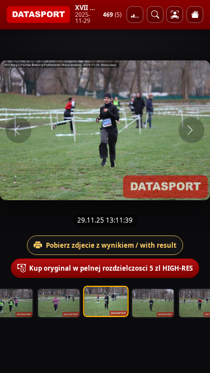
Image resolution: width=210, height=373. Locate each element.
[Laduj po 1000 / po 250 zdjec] (135, 14)
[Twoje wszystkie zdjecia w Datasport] (174, 14)
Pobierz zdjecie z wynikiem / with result (111, 245)
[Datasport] (38, 14)
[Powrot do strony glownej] (194, 14)
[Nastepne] (191, 130)
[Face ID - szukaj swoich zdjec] (155, 14)
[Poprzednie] (18, 130)
